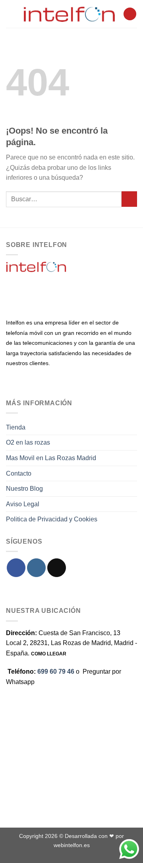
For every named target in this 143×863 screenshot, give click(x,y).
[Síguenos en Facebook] (16, 567)
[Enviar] (129, 199)
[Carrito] (130, 14)
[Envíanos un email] (56, 567)
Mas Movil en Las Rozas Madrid (51, 458)
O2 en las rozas (28, 442)
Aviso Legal (22, 504)
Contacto (18, 473)
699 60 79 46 (55, 671)
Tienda (15, 427)
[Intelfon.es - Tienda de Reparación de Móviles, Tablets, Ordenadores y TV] (69, 14)
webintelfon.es (72, 845)
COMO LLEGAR (48, 654)
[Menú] (10, 13)
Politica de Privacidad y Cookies (51, 519)
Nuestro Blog (24, 488)
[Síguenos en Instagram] (36, 567)
